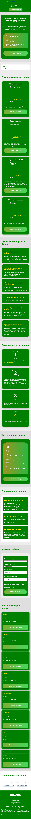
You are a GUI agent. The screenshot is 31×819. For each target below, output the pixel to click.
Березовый (6, 614)
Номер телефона (11, 576)
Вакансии (15, 803)
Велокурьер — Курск (8, 782)
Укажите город (10, 559)
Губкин (5, 634)
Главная (4, 66)
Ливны (5, 673)
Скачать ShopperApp (15, 802)
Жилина (5, 752)
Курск (15, 5)
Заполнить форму (9, 362)
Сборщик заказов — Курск (21, 782)
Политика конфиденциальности (15, 798)
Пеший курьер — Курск (22, 785)
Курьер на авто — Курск (9, 785)
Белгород (6, 712)
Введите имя (9, 570)
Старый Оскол (7, 654)
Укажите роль (9, 564)
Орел (4, 732)
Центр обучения (15, 800)
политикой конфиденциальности (14, 586)
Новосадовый (7, 693)
